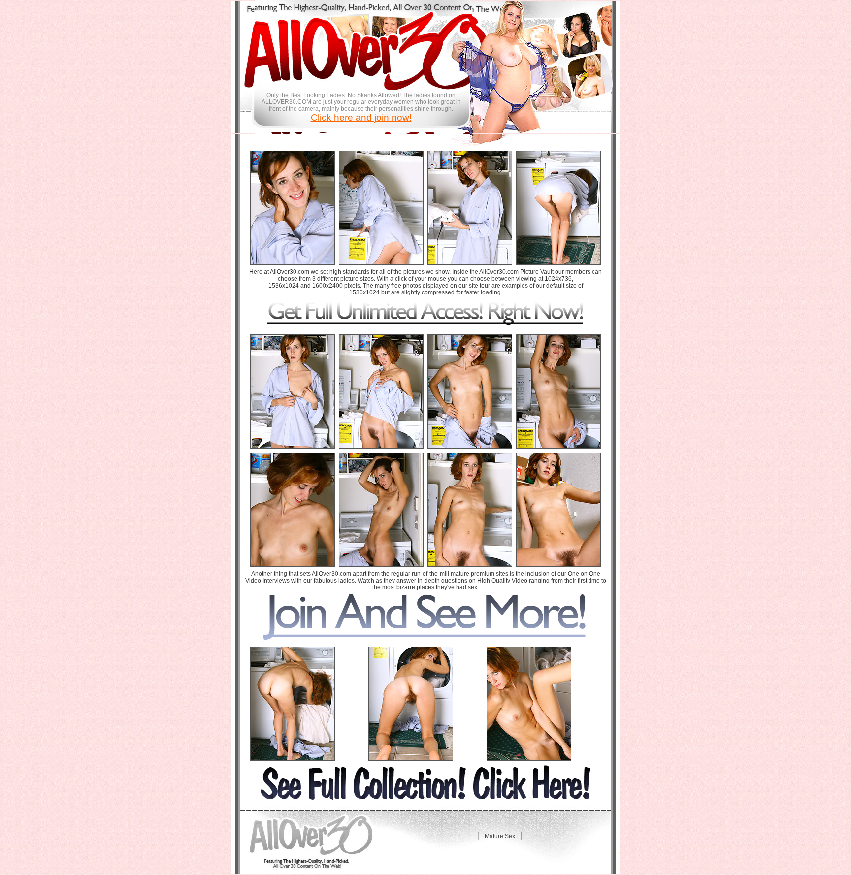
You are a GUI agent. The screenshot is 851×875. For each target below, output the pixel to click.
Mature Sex (500, 836)
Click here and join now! (361, 117)
